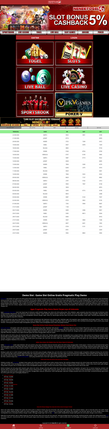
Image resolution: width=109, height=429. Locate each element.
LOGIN (74, 37)
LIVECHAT (95, 428)
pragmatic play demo (9, 312)
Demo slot (3, 298)
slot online (16, 362)
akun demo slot (8, 345)
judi (107, 415)
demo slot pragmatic (23, 356)
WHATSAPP (68, 428)
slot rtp (61, 328)
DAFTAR (35, 37)
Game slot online (5, 328)
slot (53, 413)
